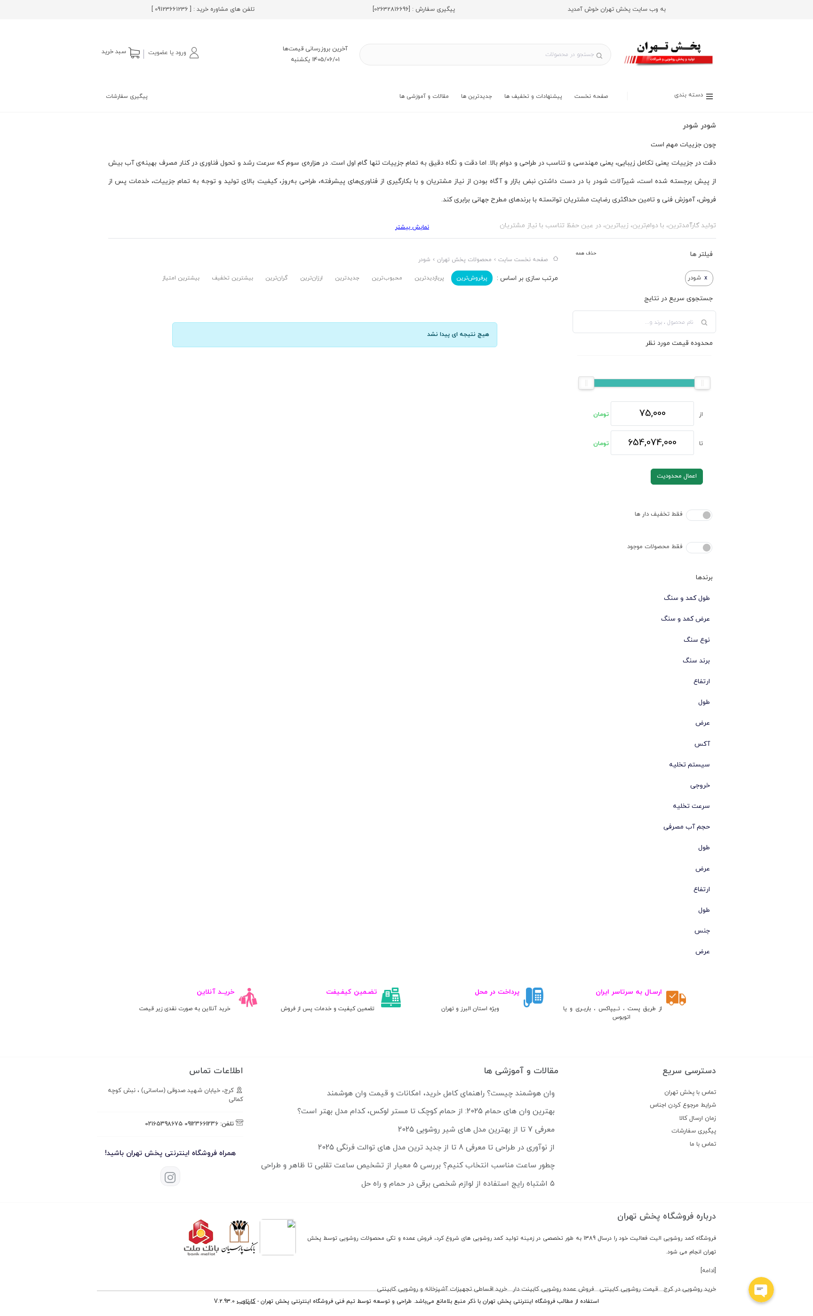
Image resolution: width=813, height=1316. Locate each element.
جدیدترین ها (476, 96)
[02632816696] (391, 9)
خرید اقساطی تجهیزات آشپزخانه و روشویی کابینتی (442, 1289)
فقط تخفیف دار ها (658, 514)
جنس (702, 930)
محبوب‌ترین (387, 278)
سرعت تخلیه (691, 806)
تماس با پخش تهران (690, 1092)
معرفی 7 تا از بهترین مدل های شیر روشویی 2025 (476, 1130)
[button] (173, 53)
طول (704, 702)
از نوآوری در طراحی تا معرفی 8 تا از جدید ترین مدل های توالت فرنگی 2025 (436, 1147)
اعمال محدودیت (677, 476)
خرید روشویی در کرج (689, 1289)
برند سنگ (696, 660)
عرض (702, 722)
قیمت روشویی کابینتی (628, 1289)
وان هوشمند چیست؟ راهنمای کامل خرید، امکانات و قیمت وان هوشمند (441, 1093)
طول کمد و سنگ (687, 598)
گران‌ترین (276, 278)
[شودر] (669, 67)
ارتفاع (701, 681)
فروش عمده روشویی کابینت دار (553, 1289)
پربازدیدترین (429, 278)
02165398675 (164, 1124)
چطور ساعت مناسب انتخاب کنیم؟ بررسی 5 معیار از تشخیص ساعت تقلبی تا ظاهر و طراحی (408, 1165)
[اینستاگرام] (170, 1176)
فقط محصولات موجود (654, 546)
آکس (702, 744)
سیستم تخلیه (689, 764)
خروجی (700, 785)
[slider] (702, 383)
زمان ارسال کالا (697, 1118)
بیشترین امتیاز (180, 278)
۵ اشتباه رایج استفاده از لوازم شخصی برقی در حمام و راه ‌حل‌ (458, 1184)
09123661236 (201, 1124)
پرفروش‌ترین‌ (471, 278)
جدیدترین (347, 278)
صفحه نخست (591, 96)
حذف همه (586, 253)
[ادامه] (708, 1271)
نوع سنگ (697, 640)
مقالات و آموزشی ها (424, 96)
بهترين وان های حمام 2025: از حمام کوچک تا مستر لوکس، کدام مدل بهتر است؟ (426, 1111)
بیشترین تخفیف (232, 278)
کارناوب (246, 1301)
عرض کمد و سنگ (685, 618)
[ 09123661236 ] (171, 9)
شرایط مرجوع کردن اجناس (683, 1105)
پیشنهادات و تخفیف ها (533, 96)
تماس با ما (703, 1144)
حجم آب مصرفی (686, 826)
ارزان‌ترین (311, 278)
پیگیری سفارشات (127, 96)
